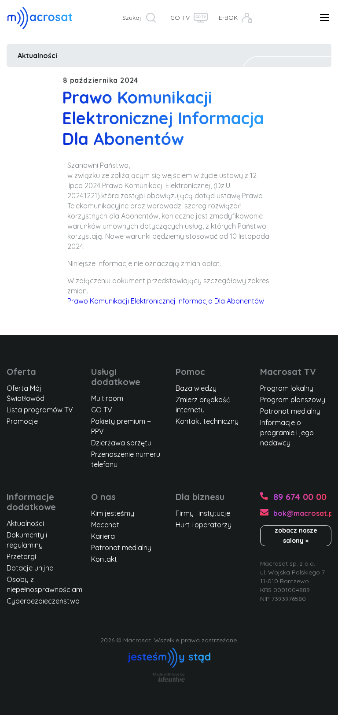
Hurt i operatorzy (203, 524)
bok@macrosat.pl (302, 513)
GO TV (180, 18)
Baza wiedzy (196, 388)
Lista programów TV (40, 409)
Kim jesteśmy (112, 513)
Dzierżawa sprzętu (121, 442)
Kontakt (104, 559)
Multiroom (107, 398)
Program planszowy (292, 399)
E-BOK (228, 18)
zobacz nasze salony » (296, 535)
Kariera (103, 536)
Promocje (22, 421)
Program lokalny (286, 388)
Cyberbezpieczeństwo (43, 600)
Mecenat (105, 524)
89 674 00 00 (300, 497)
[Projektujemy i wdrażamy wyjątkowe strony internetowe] (169, 677)
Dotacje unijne (30, 567)
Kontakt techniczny (207, 421)
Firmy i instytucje (203, 513)
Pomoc (190, 372)
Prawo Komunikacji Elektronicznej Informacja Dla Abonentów (165, 300)
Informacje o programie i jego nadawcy (287, 432)
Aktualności (37, 55)
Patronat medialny (290, 411)
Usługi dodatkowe (115, 377)
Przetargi (21, 556)
